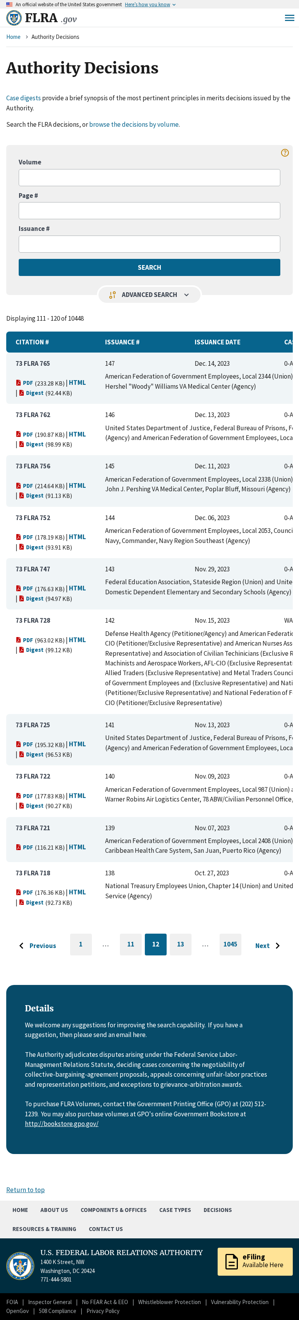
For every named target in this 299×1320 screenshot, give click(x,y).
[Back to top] (279, 1300)
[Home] (14, 18)
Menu (289, 18)
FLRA (51, 18)
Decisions (218, 1209)
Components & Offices (114, 1209)
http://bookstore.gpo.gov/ (61, 1123)
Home (13, 36)
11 (134, 945)
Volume (30, 162)
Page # (28, 195)
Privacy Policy (103, 1311)
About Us (54, 1209)
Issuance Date (218, 342)
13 (184, 945)
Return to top (25, 1190)
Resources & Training (44, 1229)
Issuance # (34, 228)
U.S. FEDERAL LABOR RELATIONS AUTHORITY (121, 1252)
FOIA (12, 1302)
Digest (35, 392)
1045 (232, 947)
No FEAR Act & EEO (105, 1302)
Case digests (23, 98)
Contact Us (106, 1229)
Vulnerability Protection (240, 1302)
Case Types (175, 1209)
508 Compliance (57, 1311)
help (285, 152)
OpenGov (17, 1311)
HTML (77, 382)
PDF (28, 382)
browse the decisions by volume (134, 124)
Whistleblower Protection (169, 1302)
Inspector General (50, 1302)
